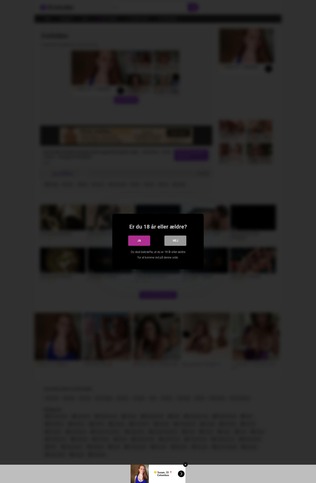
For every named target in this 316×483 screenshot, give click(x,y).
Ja (139, 240)
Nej (175, 240)
